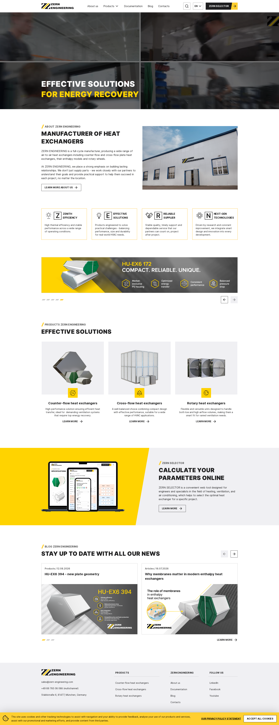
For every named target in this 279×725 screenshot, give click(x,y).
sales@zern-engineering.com (57, 682)
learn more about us (59, 187)
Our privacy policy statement (221, 718)
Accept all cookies (260, 718)
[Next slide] (234, 299)
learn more (70, 421)
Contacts (164, 6)
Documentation (133, 6)
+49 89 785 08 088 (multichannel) (60, 688)
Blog (150, 6)
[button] (44, 299)
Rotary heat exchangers (128, 695)
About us (92, 6)
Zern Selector (219, 6)
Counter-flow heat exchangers (132, 682)
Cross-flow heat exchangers (130, 689)
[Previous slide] (224, 299)
